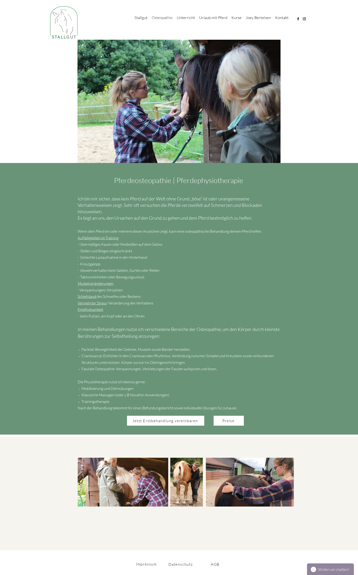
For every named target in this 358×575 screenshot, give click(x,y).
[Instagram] (304, 19)
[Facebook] (298, 19)
